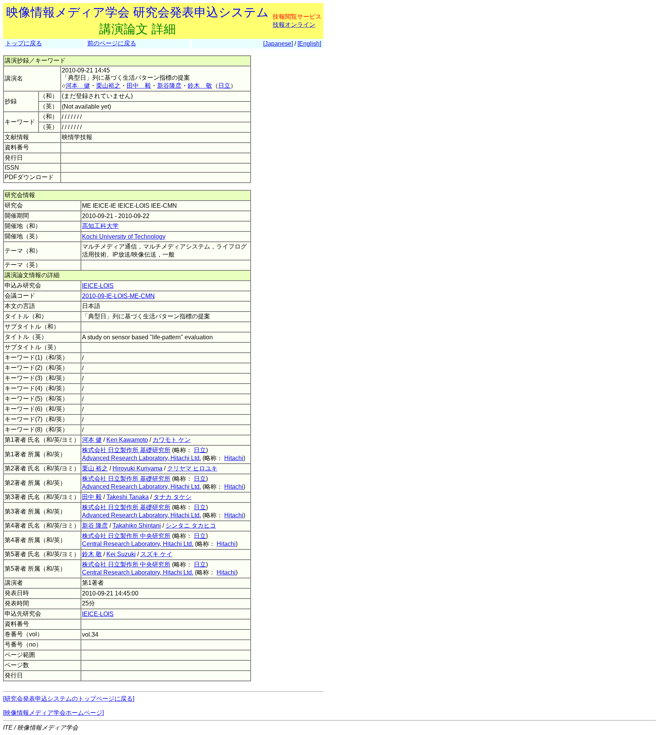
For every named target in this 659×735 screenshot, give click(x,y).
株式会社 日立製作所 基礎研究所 (126, 450)
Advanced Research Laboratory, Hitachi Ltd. (141, 458)
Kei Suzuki (121, 554)
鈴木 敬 (200, 85)
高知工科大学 (100, 226)
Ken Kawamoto (127, 440)
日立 (224, 85)
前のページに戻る (111, 43)
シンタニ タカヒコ (191, 525)
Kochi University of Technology (124, 236)
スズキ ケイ (156, 554)
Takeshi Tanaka (127, 497)
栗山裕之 (108, 85)
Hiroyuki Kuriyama (137, 468)
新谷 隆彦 (95, 525)
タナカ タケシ (172, 497)
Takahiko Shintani (137, 525)
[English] (309, 43)
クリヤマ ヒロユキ (192, 468)
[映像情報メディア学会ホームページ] (53, 712)
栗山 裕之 (95, 468)
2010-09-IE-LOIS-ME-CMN (118, 296)
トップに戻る (23, 43)
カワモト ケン (172, 440)
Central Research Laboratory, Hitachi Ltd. (137, 544)
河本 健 (78, 85)
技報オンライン (294, 24)
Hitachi (233, 458)
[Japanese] (278, 43)
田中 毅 (139, 85)
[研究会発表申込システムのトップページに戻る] (68, 698)
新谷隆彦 (169, 85)
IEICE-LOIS (98, 285)
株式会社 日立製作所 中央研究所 (126, 536)
